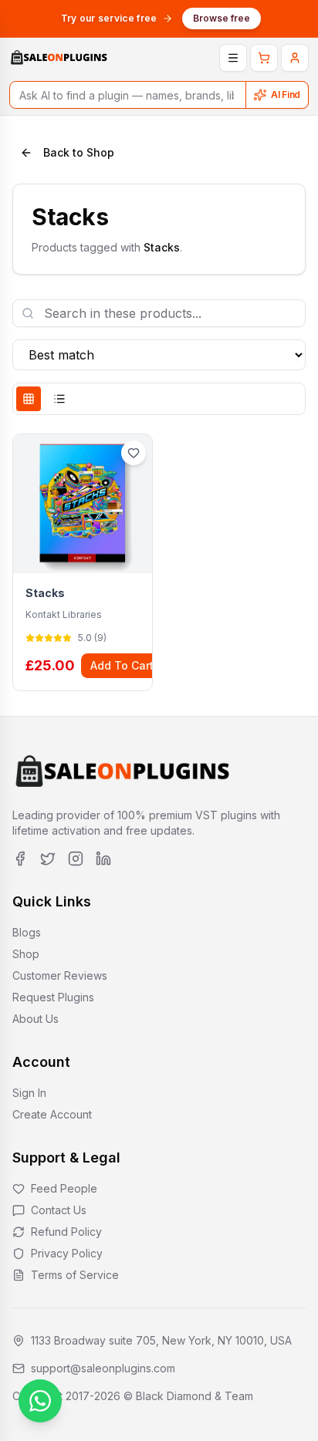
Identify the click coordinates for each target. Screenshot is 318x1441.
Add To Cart (122, 665)
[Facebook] (20, 858)
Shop (25, 953)
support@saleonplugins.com (103, 1368)
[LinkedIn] (103, 858)
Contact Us (58, 1210)
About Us (35, 1018)
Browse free (221, 18)
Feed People (64, 1188)
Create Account (52, 1114)
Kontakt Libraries (63, 614)
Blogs (26, 932)
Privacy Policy (67, 1253)
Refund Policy (66, 1231)
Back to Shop (78, 152)
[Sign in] (295, 58)
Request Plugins (53, 997)
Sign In (29, 1092)
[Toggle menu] (233, 58)
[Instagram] (75, 858)
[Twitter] (48, 858)
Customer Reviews (59, 975)
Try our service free (109, 18)
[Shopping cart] (264, 58)
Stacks (45, 592)
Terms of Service (75, 1274)
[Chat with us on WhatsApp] (40, 1400)
